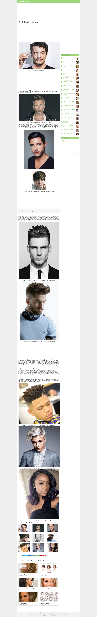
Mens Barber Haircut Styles (68, 129)
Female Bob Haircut (66, 85)
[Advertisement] (48, 11)
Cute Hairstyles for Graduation (68, 101)
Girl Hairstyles (63, 146)
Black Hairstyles (64, 140)
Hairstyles (21, 575)
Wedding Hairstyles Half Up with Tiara (25, 574)
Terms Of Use (50, 612)
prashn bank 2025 (57, 615)
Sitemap (38, 612)
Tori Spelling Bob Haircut (67, 113)
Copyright (45, 612)
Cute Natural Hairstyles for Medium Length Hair (27, 588)
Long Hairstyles (63, 149)
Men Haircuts (63, 151)
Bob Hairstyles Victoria (23, 603)
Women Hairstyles (64, 155)
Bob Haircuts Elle (66, 97)
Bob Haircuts (72, 140)
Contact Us (42, 612)
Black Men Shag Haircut (67, 81)
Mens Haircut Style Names (68, 57)
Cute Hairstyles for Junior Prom (68, 117)
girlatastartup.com (21, 213)
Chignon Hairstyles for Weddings (69, 105)
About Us (53, 612)
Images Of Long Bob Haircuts (68, 77)
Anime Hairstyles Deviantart (44, 603)
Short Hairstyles (64, 153)
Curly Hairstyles (72, 142)
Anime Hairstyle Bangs (44, 574)
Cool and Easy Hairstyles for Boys (69, 109)
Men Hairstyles (72, 151)
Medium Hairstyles (73, 149)
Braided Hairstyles (64, 142)
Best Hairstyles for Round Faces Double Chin (48, 588)
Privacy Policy (58, 612)
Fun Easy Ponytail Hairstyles (68, 69)
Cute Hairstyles (63, 144)
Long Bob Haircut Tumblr (67, 133)
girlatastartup (23, 1)
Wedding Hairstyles (73, 153)
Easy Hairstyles (72, 144)
